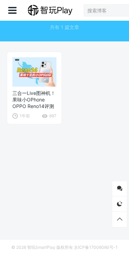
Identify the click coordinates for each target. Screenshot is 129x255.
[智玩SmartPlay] (50, 10)
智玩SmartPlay (41, 247)
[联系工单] (119, 188)
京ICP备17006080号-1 (96, 247)
